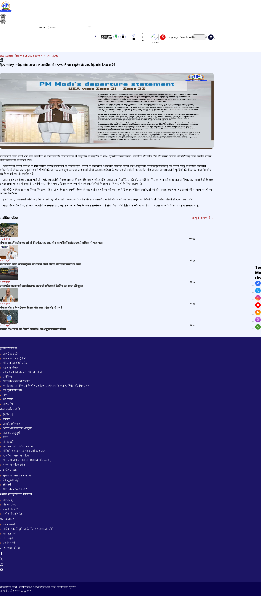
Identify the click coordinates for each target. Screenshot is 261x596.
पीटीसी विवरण (10, 509)
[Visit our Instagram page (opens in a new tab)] (1, 565)
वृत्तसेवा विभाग (11, 367)
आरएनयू (7, 500)
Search (43, 27)
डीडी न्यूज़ (8, 538)
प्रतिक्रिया (8, 376)
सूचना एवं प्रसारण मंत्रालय (17, 475)
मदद (5, 395)
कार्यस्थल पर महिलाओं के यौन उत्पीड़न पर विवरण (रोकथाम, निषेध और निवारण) (46, 386)
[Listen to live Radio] (163, 37)
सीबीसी (7, 484)
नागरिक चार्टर (10, 354)
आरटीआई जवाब (11, 424)
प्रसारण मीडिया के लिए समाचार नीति (22, 372)
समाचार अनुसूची (12, 433)
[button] (89, 27)
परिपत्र (6, 419)
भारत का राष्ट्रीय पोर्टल (15, 489)
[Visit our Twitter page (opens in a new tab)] (1, 559)
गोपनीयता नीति (8, 587)
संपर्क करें (8, 442)
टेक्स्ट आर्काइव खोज (14, 464)
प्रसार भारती (9, 524)
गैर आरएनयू (9, 504)
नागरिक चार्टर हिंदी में (14, 358)
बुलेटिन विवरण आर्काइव (16, 455)
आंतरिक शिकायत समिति (16, 381)
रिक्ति (5, 437)
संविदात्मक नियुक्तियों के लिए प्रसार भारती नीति (28, 529)
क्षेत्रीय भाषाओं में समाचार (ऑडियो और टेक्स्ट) (27, 460)
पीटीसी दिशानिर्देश (12, 513)
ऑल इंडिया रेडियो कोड (15, 363)
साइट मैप (8, 404)
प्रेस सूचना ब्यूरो (11, 480)
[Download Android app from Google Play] (116, 37)
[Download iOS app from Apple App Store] (123, 37)
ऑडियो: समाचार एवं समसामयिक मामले (24, 451)
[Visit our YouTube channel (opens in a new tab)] (1, 570)
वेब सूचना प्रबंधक (12, 390)
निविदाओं (8, 415)
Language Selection (179, 37)
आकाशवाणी (9, 533)
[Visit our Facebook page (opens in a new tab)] (1, 554)
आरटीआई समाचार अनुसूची (17, 428)
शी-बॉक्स (8, 399)
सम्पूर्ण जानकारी (201, 218)
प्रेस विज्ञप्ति (9, 542)
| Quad (54, 55)
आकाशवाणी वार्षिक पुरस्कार (18, 446)
